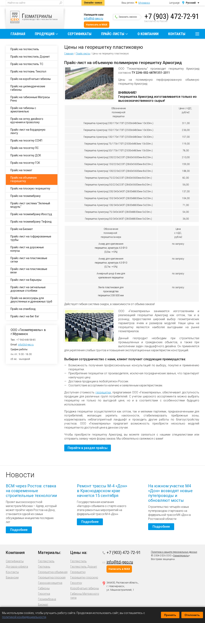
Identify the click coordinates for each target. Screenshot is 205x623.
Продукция (44, 34)
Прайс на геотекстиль (24, 49)
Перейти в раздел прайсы (88, 448)
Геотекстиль (46, 561)
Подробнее (18, 530)
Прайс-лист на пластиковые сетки (28, 260)
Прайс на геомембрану (25, 195)
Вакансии (12, 577)
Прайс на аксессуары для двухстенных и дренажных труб (31, 299)
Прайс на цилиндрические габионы (27, 88)
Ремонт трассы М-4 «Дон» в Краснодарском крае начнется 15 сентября (102, 491)
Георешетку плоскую (84, 577)
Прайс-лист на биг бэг (24, 316)
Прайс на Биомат (21, 229)
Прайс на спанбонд (23, 308)
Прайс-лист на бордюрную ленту (27, 131)
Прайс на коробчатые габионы (30, 78)
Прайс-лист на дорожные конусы (27, 249)
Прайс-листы (112, 34)
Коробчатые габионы (84, 588)
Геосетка (44, 593)
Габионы (44, 588)
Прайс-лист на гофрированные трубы (30, 238)
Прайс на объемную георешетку (23, 179)
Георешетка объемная (52, 572)
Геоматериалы (181, 555)
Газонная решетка (50, 582)
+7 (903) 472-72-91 (171, 16)
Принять (170, 615)
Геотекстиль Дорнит (83, 566)
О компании (148, 34)
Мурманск (144, 2)
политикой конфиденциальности (24, 617)
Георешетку (78, 572)
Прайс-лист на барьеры (25, 279)
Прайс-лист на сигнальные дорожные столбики (28, 289)
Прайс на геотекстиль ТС (26, 64)
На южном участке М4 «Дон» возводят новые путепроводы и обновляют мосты (170, 493)
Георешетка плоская (51, 577)
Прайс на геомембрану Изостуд (31, 214)
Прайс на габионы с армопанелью (23, 109)
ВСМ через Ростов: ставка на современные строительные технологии (31, 491)
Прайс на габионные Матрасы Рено (30, 99)
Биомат (43, 604)
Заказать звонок (128, 16)
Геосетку (76, 582)
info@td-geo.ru (93, 18)
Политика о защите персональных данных (174, 552)
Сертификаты (79, 34)
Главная (18, 34)
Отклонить (192, 615)
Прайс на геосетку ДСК (25, 155)
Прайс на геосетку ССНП (26, 140)
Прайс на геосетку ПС (24, 148)
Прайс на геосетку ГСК (25, 162)
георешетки (103, 392)
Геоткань (44, 566)
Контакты (176, 34)
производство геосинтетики (40, 16)
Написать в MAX (96, 24)
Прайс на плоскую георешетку (30, 188)
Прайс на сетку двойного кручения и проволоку (26, 120)
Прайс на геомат (21, 170)
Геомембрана (47, 599)
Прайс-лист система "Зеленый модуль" (30, 205)
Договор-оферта (17, 566)
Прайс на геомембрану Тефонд (31, 221)
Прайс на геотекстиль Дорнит (30, 56)
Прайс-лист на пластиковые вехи (28, 270)
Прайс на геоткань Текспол (28, 71)
